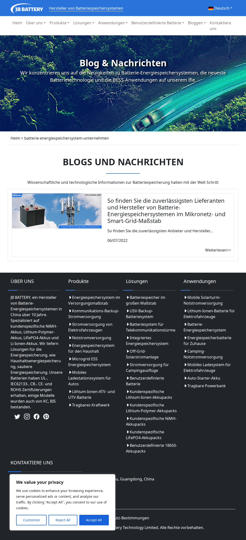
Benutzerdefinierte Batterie (145, 381)
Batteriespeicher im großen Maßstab (145, 300)
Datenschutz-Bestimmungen (123, 518)
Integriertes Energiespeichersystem (147, 340)
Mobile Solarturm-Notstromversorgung (203, 300)
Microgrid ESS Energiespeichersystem (89, 361)
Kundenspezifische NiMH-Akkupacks (151, 421)
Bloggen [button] (195, 22)
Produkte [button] (58, 22)
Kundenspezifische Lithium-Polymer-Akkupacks (151, 407)
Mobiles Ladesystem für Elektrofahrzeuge (207, 367)
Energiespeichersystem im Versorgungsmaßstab (94, 300)
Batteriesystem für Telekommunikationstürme (150, 327)
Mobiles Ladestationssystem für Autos (89, 378)
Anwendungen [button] (111, 22)
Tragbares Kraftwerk (91, 405)
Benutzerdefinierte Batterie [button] (156, 22)
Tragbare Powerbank (206, 385)
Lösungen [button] (82, 22)
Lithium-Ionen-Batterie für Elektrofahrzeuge (209, 313)
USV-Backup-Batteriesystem (139, 313)
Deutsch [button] (221, 8)
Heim (17, 22)
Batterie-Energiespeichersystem (205, 327)
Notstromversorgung (91, 337)
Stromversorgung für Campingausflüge (147, 367)
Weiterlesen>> (218, 250)
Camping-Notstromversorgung (203, 354)
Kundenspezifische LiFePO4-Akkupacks (145, 434)
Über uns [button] (34, 22)
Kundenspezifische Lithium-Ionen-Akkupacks (149, 394)
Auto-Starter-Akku (203, 378)
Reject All (62, 520)
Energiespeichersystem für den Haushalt (91, 348)
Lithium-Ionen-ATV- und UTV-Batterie (91, 394)
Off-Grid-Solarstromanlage (142, 354)
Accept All (94, 520)
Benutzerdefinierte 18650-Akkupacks (151, 448)
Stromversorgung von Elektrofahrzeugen (90, 327)
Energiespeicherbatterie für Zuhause (207, 340)
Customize (31, 520)
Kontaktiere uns (220, 25)
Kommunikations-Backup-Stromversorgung (93, 313)
